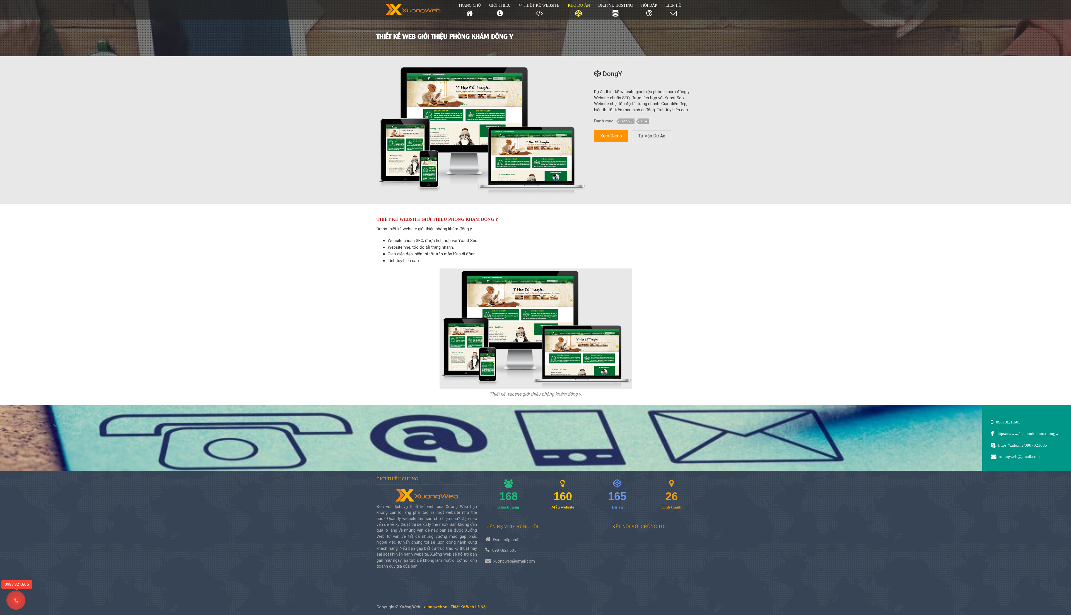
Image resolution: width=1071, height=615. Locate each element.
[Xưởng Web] (413, 10)
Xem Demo (611, 136)
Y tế (643, 121)
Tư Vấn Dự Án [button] (651, 136)
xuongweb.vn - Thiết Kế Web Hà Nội (455, 607)
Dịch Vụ (627, 121)
